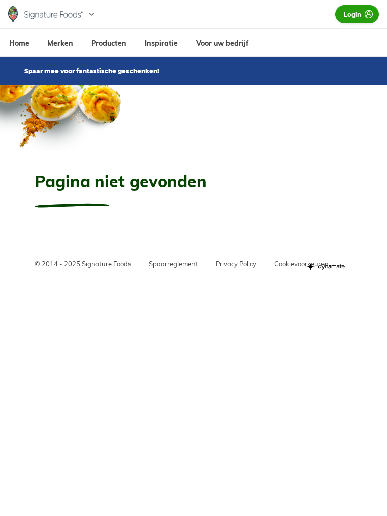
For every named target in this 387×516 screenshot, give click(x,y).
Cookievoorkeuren (301, 264)
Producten (108, 43)
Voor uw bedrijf (222, 43)
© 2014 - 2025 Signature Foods (83, 264)
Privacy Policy (236, 264)
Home (19, 43)
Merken (60, 43)
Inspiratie (161, 43)
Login (352, 14)
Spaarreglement (173, 264)
